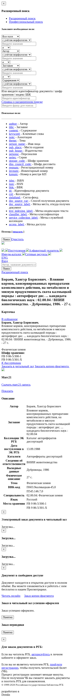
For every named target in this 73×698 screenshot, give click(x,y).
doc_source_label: (19, 204)
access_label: (16, 224)
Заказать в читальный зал (17, 366)
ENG (4, 257)
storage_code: (17, 160)
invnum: (14, 170)
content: (13, 130)
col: (11, 194)
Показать (7, 391)
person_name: (17, 144)
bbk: (11, 187)
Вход (4, 261)
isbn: (12, 180)
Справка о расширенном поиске (22, 101)
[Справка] (49, 254)
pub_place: (15, 147)
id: (10, 190)
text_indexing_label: (21, 210)
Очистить (17, 239)
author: (13, 123)
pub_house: (16, 150)
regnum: (14, 167)
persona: (14, 154)
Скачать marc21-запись (16, 384)
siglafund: (15, 197)
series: (12, 157)
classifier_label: (18, 214)
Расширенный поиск (22, 18)
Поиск (6, 239)
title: (11, 127)
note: (12, 137)
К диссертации (11, 363)
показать (18, 231)
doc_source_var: (18, 200)
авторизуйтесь (40, 654)
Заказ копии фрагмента (39, 595)
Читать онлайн (10, 595)
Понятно (7, 617)
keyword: (14, 133)
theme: (13, 140)
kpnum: (13, 174)
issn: (11, 184)
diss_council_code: (20, 164)
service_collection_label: (23, 217)
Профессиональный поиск (26, 21)
